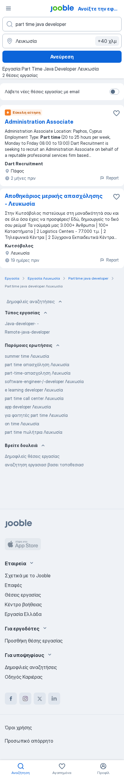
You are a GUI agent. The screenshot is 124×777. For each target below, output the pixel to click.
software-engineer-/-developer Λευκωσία (44, 381)
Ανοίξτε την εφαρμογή (100, 9)
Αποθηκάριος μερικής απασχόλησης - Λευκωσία (54, 200)
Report (112, 177)
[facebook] (11, 699)
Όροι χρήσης (18, 728)
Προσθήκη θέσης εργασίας (34, 641)
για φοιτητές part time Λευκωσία (36, 415)
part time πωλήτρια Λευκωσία (33, 432)
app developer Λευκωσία (28, 406)
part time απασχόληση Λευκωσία (37, 364)
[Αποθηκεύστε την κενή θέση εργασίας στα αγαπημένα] (116, 113)
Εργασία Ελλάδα (23, 614)
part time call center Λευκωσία (34, 398)
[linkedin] (54, 699)
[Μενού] (8, 8)
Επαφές (13, 585)
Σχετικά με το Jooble (28, 575)
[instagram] (25, 699)
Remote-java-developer (27, 332)
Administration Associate (39, 122)
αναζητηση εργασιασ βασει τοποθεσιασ (44, 464)
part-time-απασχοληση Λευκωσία (37, 373)
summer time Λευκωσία (27, 356)
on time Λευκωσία (22, 423)
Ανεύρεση (62, 57)
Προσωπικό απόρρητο (29, 741)
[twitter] (40, 699)
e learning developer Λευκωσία (34, 389)
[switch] (114, 92)
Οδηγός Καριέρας (23, 677)
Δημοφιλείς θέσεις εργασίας (32, 456)
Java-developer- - (22, 323)
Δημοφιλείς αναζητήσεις (31, 301)
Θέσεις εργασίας (23, 595)
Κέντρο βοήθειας (23, 604)
